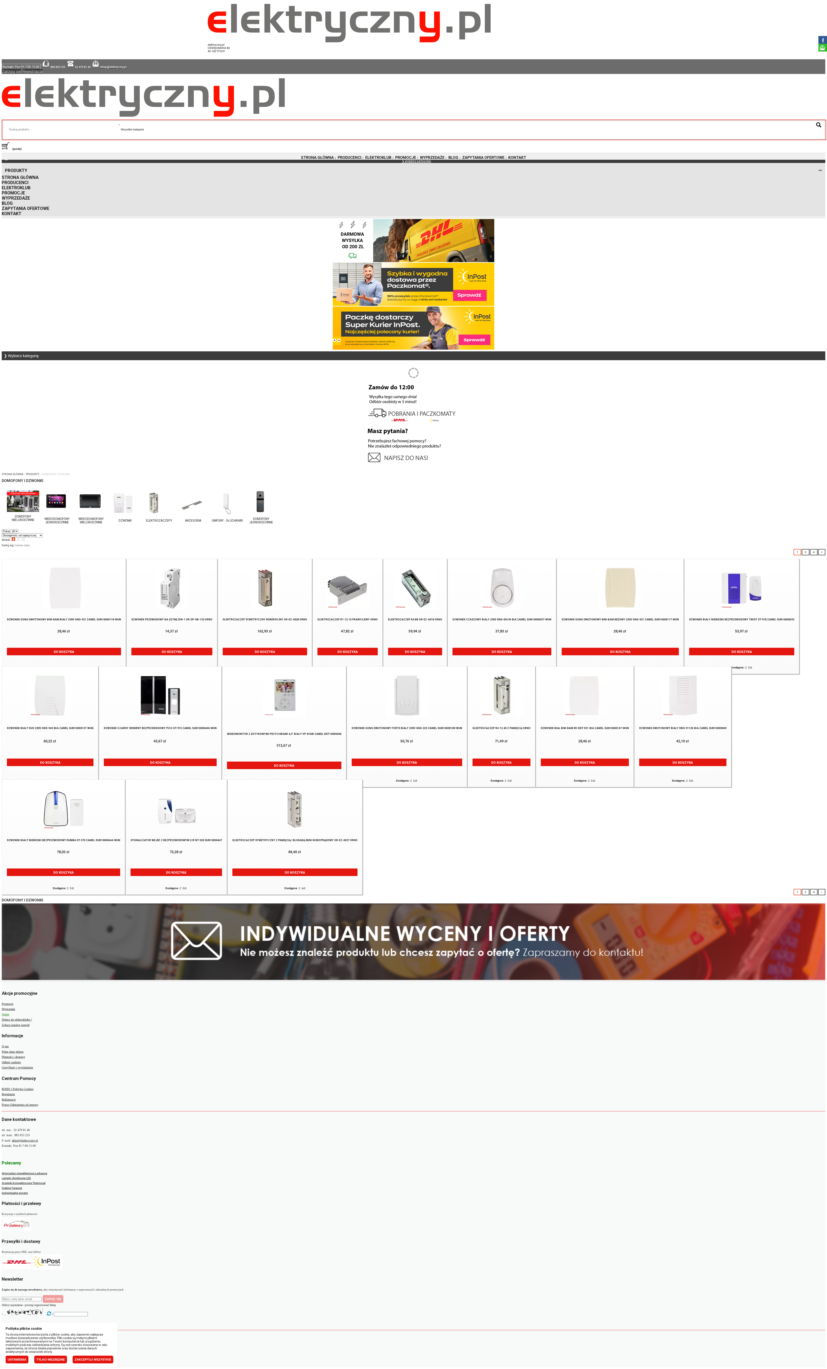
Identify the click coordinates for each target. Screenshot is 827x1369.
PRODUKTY (16, 170)
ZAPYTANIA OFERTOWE (483, 157)
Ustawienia (17, 1359)
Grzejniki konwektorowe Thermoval (23, 1183)
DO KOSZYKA (64, 652)
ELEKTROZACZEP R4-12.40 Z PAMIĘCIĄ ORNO (501, 728)
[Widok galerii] (13, 539)
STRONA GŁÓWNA (317, 157)
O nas (5, 1046)
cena (27, 545)
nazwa (19, 545)
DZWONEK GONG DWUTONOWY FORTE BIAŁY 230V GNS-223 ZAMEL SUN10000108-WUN (407, 728)
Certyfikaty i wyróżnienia (17, 1067)
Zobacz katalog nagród (16, 1025)
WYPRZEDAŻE (432, 157)
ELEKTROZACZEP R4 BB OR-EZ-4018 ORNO (415, 619)
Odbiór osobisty (11, 1062)
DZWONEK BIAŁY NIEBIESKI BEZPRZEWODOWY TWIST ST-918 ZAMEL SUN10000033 (741, 619)
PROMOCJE (405, 157)
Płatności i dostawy (13, 1057)
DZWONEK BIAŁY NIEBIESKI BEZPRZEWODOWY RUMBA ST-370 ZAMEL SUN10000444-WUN (63, 840)
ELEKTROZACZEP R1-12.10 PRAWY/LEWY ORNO (347, 619)
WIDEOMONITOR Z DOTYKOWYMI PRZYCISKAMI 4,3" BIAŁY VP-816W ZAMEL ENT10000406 (284, 733)
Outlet (5, 1014)
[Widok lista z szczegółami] (18, 539)
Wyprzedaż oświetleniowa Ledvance (24, 1173)
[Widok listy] (23, 539)
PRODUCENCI (349, 157)
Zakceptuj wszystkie (93, 1359)
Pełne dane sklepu (12, 1051)
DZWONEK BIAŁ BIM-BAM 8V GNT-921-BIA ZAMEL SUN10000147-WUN (585, 728)
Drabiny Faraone (12, 1188)
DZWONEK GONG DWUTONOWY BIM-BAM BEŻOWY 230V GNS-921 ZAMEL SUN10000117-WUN (620, 619)
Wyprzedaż (8, 1009)
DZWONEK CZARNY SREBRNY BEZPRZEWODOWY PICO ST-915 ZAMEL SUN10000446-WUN (160, 728)
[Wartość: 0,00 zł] (7, 148)
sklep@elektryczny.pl (25, 1140)
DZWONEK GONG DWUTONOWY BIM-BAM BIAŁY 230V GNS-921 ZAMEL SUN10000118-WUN (64, 619)
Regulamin (8, 1094)
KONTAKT (517, 157)
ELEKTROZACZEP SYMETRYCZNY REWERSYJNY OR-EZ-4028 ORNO (265, 619)
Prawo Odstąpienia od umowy (20, 1104)
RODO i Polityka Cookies (17, 1089)
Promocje (7, 1004)
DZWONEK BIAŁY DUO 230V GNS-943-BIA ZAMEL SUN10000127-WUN (50, 728)
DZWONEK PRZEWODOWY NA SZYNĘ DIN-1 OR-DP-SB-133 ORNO (171, 619)
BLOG (453, 157)
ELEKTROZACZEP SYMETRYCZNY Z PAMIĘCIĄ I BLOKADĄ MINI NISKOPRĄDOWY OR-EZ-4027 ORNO (295, 840)
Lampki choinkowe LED (16, 1178)
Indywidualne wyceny (15, 1193)
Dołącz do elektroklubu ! (17, 1019)
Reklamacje (9, 1099)
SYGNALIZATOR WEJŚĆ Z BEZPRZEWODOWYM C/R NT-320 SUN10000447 (176, 840)
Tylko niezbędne (50, 1359)
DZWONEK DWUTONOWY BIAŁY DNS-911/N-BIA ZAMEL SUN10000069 (682, 728)
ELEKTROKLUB (378, 157)
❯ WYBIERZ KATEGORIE (416, 161)
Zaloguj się (11, 71)
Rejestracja (32, 71)
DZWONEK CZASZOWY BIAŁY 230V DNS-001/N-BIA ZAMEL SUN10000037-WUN (501, 619)
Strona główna (12, 474)
